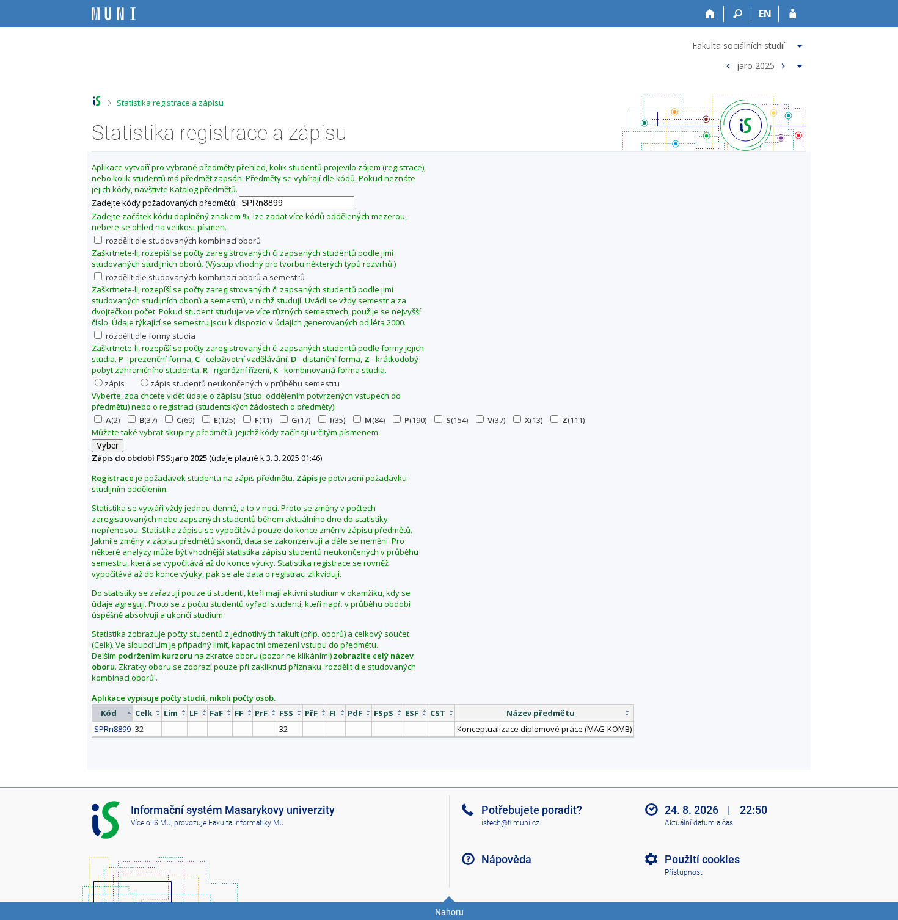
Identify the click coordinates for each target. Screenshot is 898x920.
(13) (533, 420)
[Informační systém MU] (97, 101)
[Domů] (710, 14)
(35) (337, 420)
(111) (573, 420)
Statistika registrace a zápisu (170, 102)
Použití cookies (702, 859)
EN (765, 13)
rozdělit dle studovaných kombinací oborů (182, 240)
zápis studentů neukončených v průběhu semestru (245, 383)
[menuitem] (749, 43)
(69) (185, 420)
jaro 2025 (756, 65)
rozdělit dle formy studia (149, 335)
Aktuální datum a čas (699, 823)
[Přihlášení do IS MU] (792, 14)
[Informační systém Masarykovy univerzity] (114, 13)
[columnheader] (112, 712)
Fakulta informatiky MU (246, 823)
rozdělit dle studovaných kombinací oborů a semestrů (204, 277)
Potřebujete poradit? (531, 809)
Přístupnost (684, 872)
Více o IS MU (151, 823)
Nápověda (506, 859)
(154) (457, 420)
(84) (375, 420)
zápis (114, 383)
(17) (300, 420)
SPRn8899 (112, 728)
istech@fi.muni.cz (510, 823)
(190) (415, 420)
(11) (263, 420)
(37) (148, 420)
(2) (113, 420)
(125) (224, 420)
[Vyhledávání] (737, 14)
